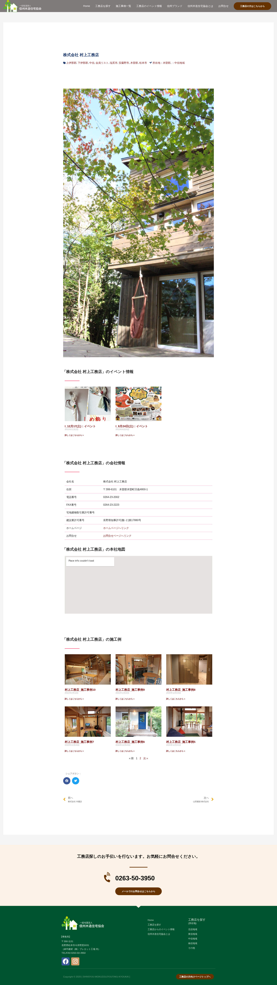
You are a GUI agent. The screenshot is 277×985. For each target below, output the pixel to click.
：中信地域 (178, 62)
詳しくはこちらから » (74, 435)
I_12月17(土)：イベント (80, 426)
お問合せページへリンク (117, 535)
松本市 (143, 62)
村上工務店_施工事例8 (180, 689)
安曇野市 (124, 62)
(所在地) (192, 923)
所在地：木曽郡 (162, 62)
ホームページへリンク (116, 528)
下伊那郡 (83, 62)
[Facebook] (66, 961)
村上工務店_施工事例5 (180, 741)
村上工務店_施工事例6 (130, 741)
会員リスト (102, 62)
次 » (145, 758)
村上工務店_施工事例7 (79, 741)
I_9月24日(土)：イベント (132, 426)
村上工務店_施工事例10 (80, 689)
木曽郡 (134, 62)
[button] (66, 780)
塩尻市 (114, 62)
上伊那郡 (71, 62)
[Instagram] (75, 961)
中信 (91, 62)
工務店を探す (197, 919)
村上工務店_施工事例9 (130, 689)
